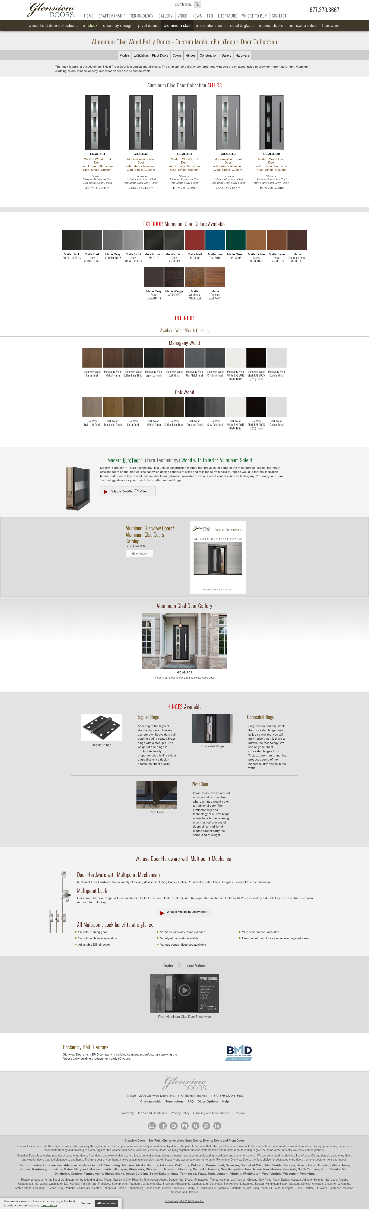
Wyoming (307, 1173)
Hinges (191, 55)
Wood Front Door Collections (53, 25)
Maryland (81, 1169)
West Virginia (271, 1173)
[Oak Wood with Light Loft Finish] (92, 407)
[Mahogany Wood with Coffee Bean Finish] (133, 358)
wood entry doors (341, 1155)
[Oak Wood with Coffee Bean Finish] (174, 407)
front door (96, 1159)
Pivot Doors (148, 25)
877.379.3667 (324, 9)
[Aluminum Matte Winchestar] (195, 277)
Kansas (25, 1169)
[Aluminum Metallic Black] (154, 240)
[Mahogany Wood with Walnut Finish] (113, 358)
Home (89, 16)
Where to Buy (254, 16)
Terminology (142, 16)
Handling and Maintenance (211, 1113)
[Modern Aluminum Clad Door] (184, 641)
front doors (271, 1146)
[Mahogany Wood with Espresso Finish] (154, 358)
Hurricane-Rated (303, 25)
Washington (252, 1173)
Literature (227, 16)
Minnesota (136, 1169)
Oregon (76, 1173)
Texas (202, 1173)
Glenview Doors (134, 1140)
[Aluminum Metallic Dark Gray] (174, 240)
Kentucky (39, 1169)
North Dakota (330, 1169)
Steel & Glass (242, 25)
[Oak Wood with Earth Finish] (133, 407)
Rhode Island (114, 1173)
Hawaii (301, 1165)
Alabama (128, 1165)
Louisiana (55, 1169)
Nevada (213, 1169)
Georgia (289, 1165)
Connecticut (215, 1165)
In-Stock (90, 25)
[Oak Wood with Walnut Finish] (154, 407)
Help (225, 1101)
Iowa (345, 1165)
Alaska (141, 1165)
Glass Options (208, 1101)
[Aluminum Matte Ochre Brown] (256, 240)
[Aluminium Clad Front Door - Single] (97, 123)
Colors (177, 55)
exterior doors (35, 1159)
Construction (208, 55)
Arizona (152, 1165)
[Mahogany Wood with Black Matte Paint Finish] (256, 358)
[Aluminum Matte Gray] (113, 240)
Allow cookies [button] (106, 1203)
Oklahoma (61, 1173)
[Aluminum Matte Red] (195, 240)
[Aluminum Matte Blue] (215, 240)
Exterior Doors (212, 1140)
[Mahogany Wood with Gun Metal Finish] (195, 358)
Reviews (239, 1113)
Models (125, 55)
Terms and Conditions (152, 1113)
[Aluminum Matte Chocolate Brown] (297, 240)
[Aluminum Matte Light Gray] (133, 240)
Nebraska (199, 1169)
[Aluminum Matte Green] (236, 240)
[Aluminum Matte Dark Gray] (92, 240)
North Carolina (308, 1169)
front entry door (32, 1146)
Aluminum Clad (177, 25)
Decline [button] (86, 1203)
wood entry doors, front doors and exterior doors (95, 1155)
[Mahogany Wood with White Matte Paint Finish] (236, 358)
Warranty (128, 1113)
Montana (184, 1169)
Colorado (197, 1165)
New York (289, 1169)
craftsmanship (209, 1150)
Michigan (120, 1169)
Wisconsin (291, 1173)
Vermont (222, 1173)
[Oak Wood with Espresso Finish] (195, 407)
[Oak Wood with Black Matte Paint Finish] (256, 407)
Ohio (344, 1169)
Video (182, 16)
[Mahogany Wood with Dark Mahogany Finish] (174, 358)
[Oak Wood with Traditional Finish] (113, 407)
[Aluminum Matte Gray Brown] (154, 277)
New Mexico (272, 1169)
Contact (279, 16)
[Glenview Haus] (185, 1126)
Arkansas (166, 1165)
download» (139, 553)
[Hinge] (101, 740)
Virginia (235, 1173)
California (182, 1165)
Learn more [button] (49, 1205)
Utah (211, 1173)
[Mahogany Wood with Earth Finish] (92, 358)
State (175, 1173)
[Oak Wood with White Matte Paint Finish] (236, 407)
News (197, 16)
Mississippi (154, 1169)
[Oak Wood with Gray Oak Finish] (215, 407)
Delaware (232, 1165)
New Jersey (253, 1169)
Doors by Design (118, 25)
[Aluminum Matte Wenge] (174, 277)
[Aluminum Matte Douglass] (215, 277)
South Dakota (159, 1173)
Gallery (165, 16)
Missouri (170, 1169)
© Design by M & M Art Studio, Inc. (184, 1201)
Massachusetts (100, 1169)
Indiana (334, 1165)
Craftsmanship (112, 16)
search (187, 4)
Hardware (331, 25)
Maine (68, 1169)
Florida (276, 1165)
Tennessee (188, 1173)
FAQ (210, 16)
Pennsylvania (93, 1173)
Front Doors (237, 1140)
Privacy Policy (180, 1113)
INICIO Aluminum (210, 25)
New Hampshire (232, 1169)
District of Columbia (255, 1165)
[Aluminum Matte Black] (72, 240)
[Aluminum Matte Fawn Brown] (277, 240)
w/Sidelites (141, 55)
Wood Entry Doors (189, 1140)
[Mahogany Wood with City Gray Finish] (215, 358)
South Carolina (137, 1173)
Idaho (312, 1165)
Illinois (323, 1165)
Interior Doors (271, 25)
